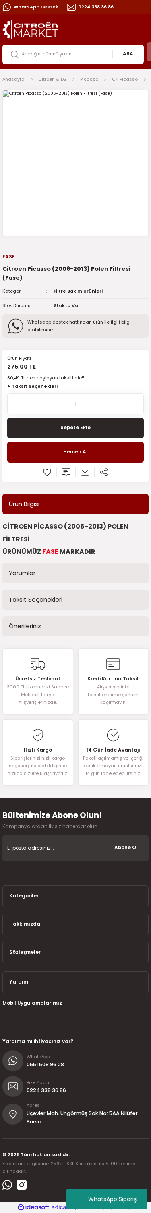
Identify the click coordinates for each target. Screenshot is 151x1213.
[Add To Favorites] (47, 472)
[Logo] (30, 29)
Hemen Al (75, 452)
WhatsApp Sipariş (112, 1199)
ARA (128, 54)
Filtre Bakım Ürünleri (78, 291)
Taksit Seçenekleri (35, 599)
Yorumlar (22, 573)
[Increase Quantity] (136, 403)
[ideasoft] (33, 1207)
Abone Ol (126, 847)
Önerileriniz (25, 626)
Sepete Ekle (75, 427)
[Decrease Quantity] (14, 403)
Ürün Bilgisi (24, 504)
